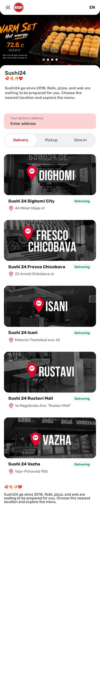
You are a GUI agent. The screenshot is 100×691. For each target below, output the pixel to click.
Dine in (80, 140)
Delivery (20, 140)
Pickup (51, 140)
